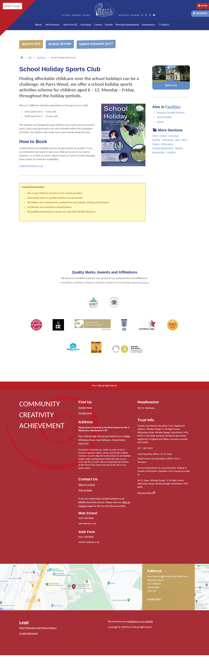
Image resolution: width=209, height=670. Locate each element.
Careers (98, 25)
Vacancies (76, 15)
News (184, 140)
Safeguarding (158, 152)
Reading (179, 148)
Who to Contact (86, 485)
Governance (148, 25)
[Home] (21, 58)
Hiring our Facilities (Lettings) (171, 113)
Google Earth (85, 413)
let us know (143, 283)
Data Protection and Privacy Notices (38, 628)
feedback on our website (140, 622)
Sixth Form (69, 25)
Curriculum (85, 25)
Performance (52, 25)
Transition (170, 152)
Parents (109, 25)
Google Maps (85, 408)
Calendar (134, 15)
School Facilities (164, 117)
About (38, 25)
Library (160, 122)
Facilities (41, 58)
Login (204, 6)
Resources (201, 14)
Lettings (66, 15)
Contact (86, 15)
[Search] (160, 24)
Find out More (144, 493)
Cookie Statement (28, 633)
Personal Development (127, 25)
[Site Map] (30, 58)
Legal (177, 140)
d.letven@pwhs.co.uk (31, 166)
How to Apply (85, 490)
